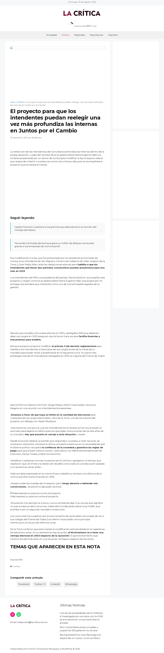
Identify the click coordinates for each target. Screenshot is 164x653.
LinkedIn (55, 584)
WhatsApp (71, 584)
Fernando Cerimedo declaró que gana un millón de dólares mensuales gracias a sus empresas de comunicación (54, 245)
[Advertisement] (57, 188)
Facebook (23, 584)
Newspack (54, 649)
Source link (16, 559)
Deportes (113, 35)
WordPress (66, 649)
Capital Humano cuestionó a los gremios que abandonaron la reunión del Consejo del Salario (55, 228)
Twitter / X (39, 584)
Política (65, 35)
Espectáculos (96, 35)
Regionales (79, 35)
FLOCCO (31, 649)
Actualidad (51, 35)
